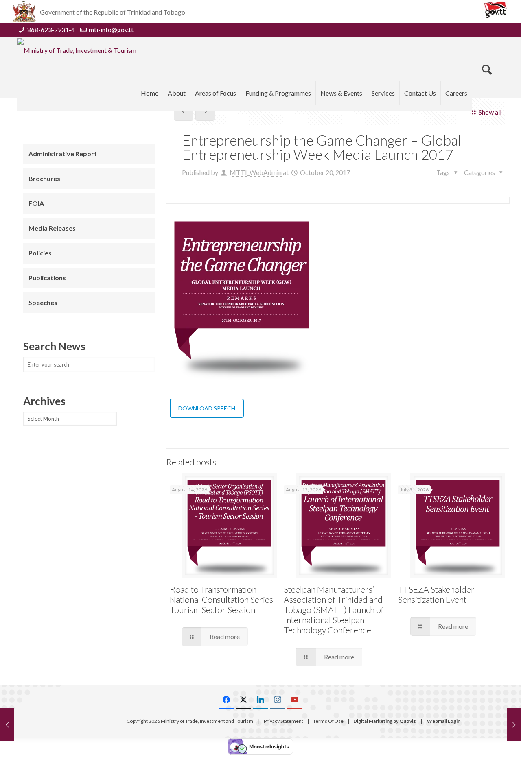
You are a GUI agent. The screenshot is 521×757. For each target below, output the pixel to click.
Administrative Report (62, 153)
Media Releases (52, 228)
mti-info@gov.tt (111, 29)
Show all (490, 112)
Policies (40, 253)
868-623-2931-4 (51, 29)
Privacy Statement (283, 721)
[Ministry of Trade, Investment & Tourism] (76, 50)
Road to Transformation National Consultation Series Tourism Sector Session (221, 599)
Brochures (44, 178)
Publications (47, 277)
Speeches (42, 302)
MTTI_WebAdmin (256, 172)
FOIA (36, 203)
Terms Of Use (328, 721)
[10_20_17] (241, 300)
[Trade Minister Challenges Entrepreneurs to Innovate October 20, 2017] (514, 724)
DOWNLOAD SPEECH (206, 408)
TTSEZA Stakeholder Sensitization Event (436, 594)
